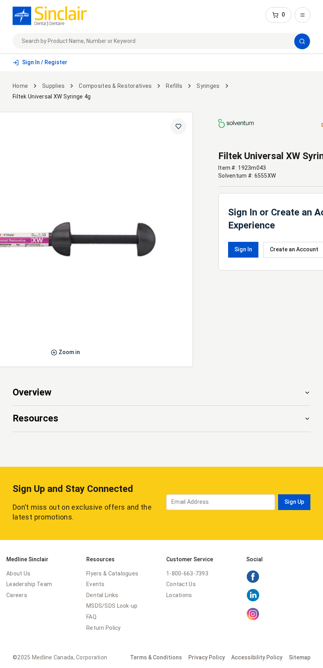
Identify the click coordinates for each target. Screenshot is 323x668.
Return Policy (103, 628)
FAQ (91, 617)
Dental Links (102, 595)
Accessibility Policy (256, 657)
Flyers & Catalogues (112, 573)
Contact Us (181, 584)
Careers (16, 595)
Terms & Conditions (156, 657)
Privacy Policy (206, 657)
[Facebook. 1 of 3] (253, 581)
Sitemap (299, 657)
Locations (179, 595)
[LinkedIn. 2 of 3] (253, 600)
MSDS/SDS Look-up (111, 606)
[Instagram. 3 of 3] (253, 619)
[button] (278, 15)
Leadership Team (29, 584)
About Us (18, 573)
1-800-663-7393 (187, 573)
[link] (50, 15)
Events (95, 584)
